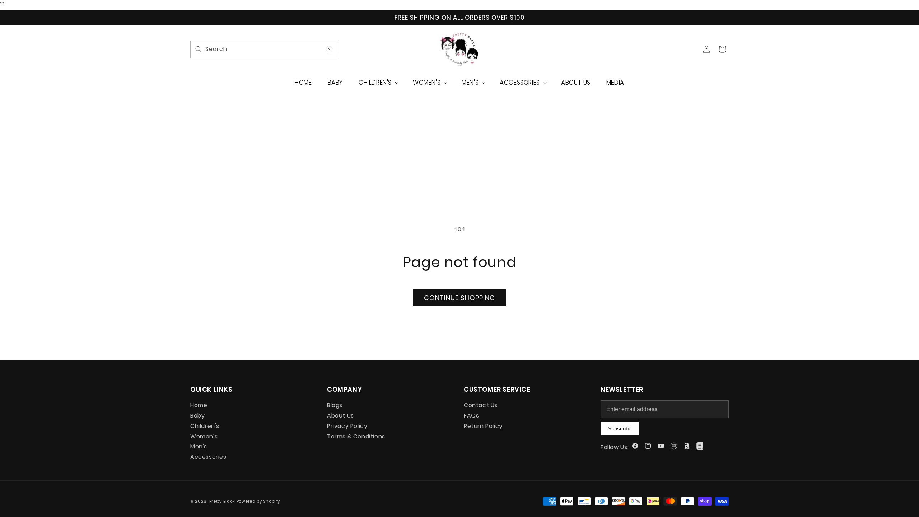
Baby (197, 415)
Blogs (334, 405)
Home (198, 405)
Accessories (208, 457)
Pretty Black (223, 501)
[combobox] (264, 49)
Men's (198, 446)
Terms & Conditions (356, 436)
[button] (377, 82)
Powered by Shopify (258, 501)
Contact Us (481, 405)
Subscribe (619, 428)
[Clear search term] (329, 49)
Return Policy (483, 426)
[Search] (198, 49)
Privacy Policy (347, 426)
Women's (204, 436)
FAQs (471, 415)
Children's (204, 426)
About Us (340, 415)
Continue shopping (459, 297)
